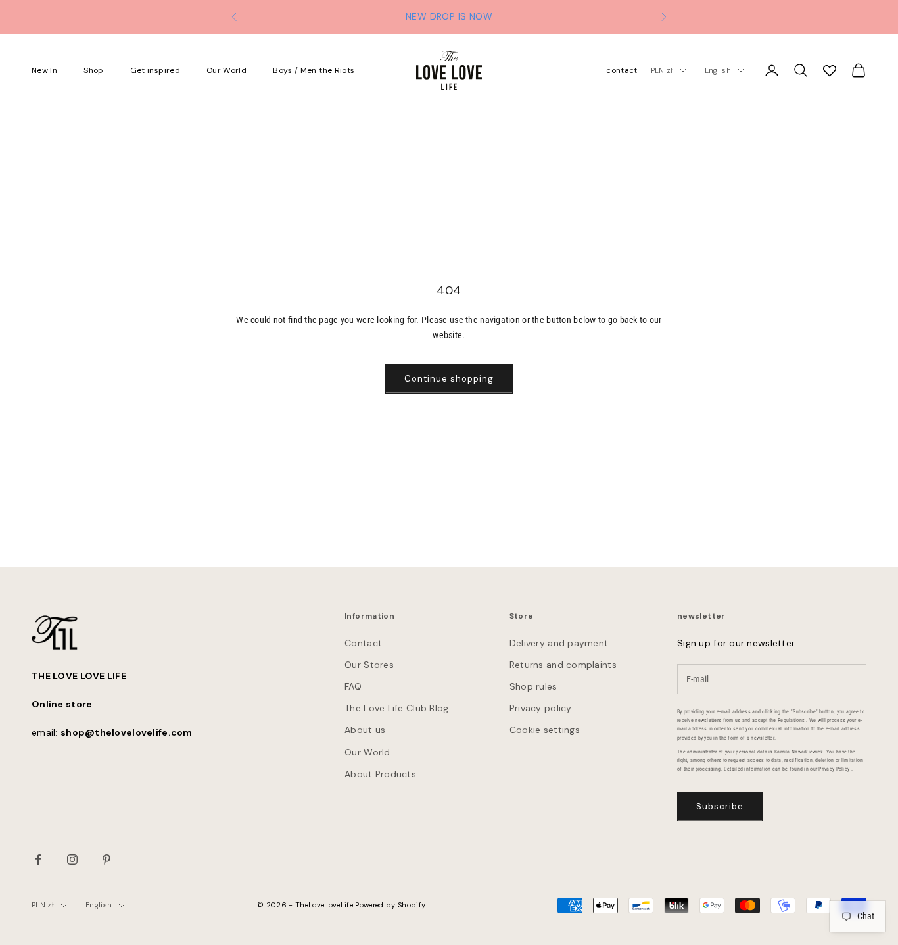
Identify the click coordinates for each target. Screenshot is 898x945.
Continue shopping (449, 378)
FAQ (353, 686)
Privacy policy (540, 708)
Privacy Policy (833, 769)
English (718, 70)
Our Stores (369, 665)
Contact (363, 643)
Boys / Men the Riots (313, 70)
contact (622, 70)
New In (44, 70)
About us (364, 730)
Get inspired (155, 70)
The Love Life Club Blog (396, 708)
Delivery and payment (559, 643)
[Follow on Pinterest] (106, 859)
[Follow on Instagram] (72, 859)
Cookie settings (544, 730)
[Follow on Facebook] (38, 859)
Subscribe (720, 806)
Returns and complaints (563, 665)
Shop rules (533, 686)
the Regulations (787, 720)
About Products (380, 774)
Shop (93, 70)
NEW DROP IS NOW (449, 16)
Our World (226, 70)
